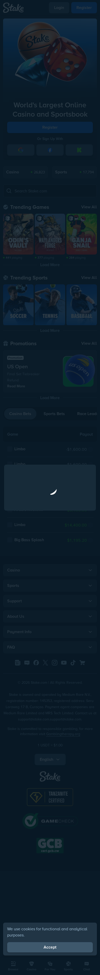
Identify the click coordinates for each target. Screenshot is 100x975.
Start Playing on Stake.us (50, 528)
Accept (50, 947)
